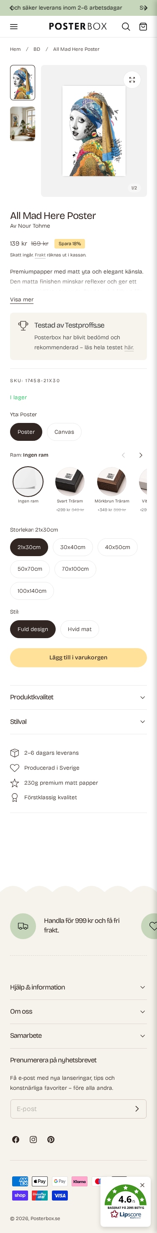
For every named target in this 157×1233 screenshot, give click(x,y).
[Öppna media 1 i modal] (132, 80)
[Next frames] (140, 455)
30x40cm (72, 547)
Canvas (64, 431)
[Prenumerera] (137, 1109)
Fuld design (33, 629)
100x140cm (32, 590)
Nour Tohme (34, 225)
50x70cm (30, 568)
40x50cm (117, 547)
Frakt (40, 255)
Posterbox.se (45, 1218)
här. (129, 347)
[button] (13, 26)
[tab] (22, 83)
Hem (15, 49)
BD (36, 49)
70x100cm (75, 568)
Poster (26, 431)
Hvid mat (80, 629)
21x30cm (29, 547)
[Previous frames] (123, 455)
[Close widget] (142, 1185)
